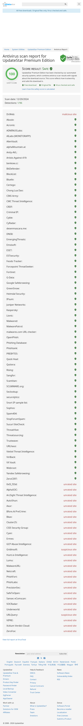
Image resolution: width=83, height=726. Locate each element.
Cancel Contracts (37, 686)
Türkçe (34, 664)
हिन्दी (76, 664)
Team (32, 712)
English (10, 662)
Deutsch (17, 662)
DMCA (32, 673)
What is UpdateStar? (38, 706)
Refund (33, 689)
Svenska (26, 664)
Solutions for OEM (10, 709)
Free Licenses (62, 715)
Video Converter (9, 692)
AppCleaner (8, 698)
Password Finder (10, 685)
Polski (73, 662)
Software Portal (63, 706)
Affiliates (6, 712)
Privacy (33, 683)
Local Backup (8, 689)
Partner (6, 706)
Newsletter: (20, 653)
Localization (62, 712)
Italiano (42, 662)
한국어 (55, 662)
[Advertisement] (41, 30)
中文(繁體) (61, 664)
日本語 (49, 662)
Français (33, 662)
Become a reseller (64, 709)
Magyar (70, 664)
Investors (34, 715)
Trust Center (35, 692)
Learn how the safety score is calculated (38, 89)
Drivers (6, 679)
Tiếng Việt (42, 664)
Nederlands (64, 662)
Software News (63, 673)
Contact (33, 679)
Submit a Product (64, 719)
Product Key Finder (11, 682)
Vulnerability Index (64, 676)
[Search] (65, 4)
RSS (58, 679)
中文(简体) (52, 664)
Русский (18, 664)
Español (25, 662)
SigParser (7, 695)
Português (9, 664)
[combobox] (42, 4)
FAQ (31, 676)
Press (32, 709)
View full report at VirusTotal (14, 639)
